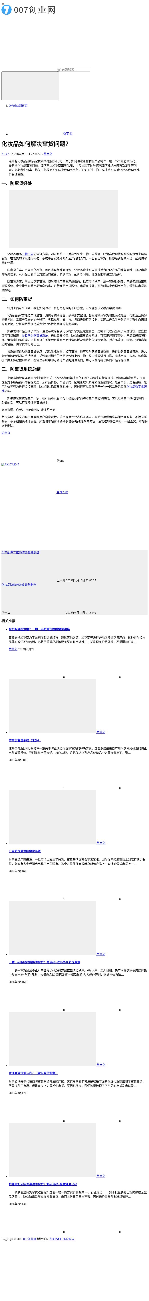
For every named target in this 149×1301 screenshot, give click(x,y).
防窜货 (5, 433)
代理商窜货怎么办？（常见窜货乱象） (33, 1073)
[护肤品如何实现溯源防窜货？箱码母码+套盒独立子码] (53, 1176)
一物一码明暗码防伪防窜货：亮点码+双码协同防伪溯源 (44, 962)
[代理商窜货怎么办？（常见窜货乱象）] (53, 1065)
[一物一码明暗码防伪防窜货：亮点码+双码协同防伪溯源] (53, 954)
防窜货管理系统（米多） (25, 740)
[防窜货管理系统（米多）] (53, 732)
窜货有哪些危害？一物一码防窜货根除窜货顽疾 (39, 629)
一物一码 (27, 254)
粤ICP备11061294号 (61, 1239)
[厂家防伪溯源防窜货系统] (53, 843)
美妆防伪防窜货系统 (35, 335)
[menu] (2, 4)
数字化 (48, 154)
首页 (18, 105)
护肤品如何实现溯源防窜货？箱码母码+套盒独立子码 (43, 1184)
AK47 (5, 154)
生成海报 (62, 492)
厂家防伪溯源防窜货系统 (25, 851)
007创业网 (29, 1239)
